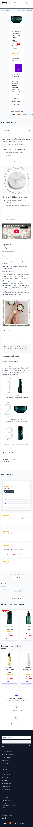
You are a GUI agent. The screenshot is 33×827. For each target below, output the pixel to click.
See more (11, 639)
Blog (3, 766)
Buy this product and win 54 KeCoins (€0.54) (17, 101)
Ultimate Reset (18, 10)
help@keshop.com (7, 798)
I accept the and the (18, 745)
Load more (16, 578)
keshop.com (4, 10)
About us (4, 769)
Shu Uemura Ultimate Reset (16, 31)
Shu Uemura (11, 10)
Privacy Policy (5, 760)
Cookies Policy (6, 757)
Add (10, 682)
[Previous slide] (12, 19)
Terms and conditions (8, 754)
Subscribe (16, 742)
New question (16, 598)
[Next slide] (21, 19)
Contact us (5, 763)
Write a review (9, 491)
